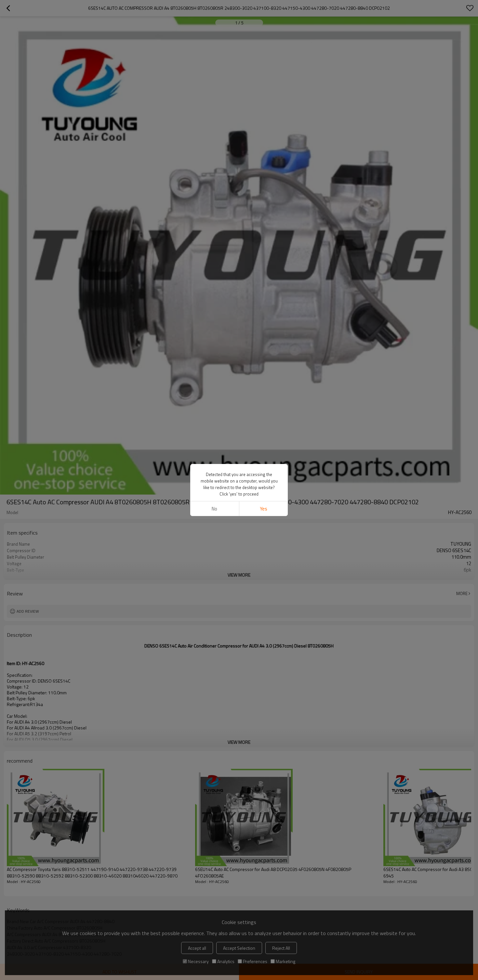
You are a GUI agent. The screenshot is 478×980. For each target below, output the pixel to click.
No (214, 508)
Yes (263, 508)
